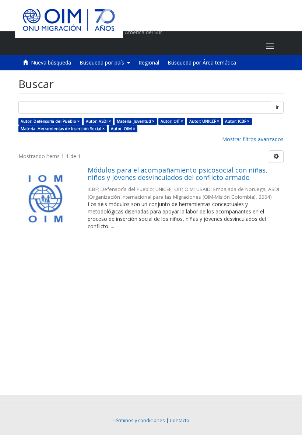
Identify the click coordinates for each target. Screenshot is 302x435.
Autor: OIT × (172, 121)
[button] (214, 46)
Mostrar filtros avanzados (253, 139)
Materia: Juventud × (135, 121)
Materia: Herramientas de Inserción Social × (63, 128)
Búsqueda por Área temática (202, 62)
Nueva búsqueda (51, 62)
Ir (277, 107)
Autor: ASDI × (98, 121)
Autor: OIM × (123, 128)
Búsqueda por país (103, 62)
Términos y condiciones (139, 420)
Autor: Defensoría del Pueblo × (50, 121)
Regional (148, 62)
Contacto (179, 420)
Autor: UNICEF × (204, 121)
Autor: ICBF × (237, 121)
